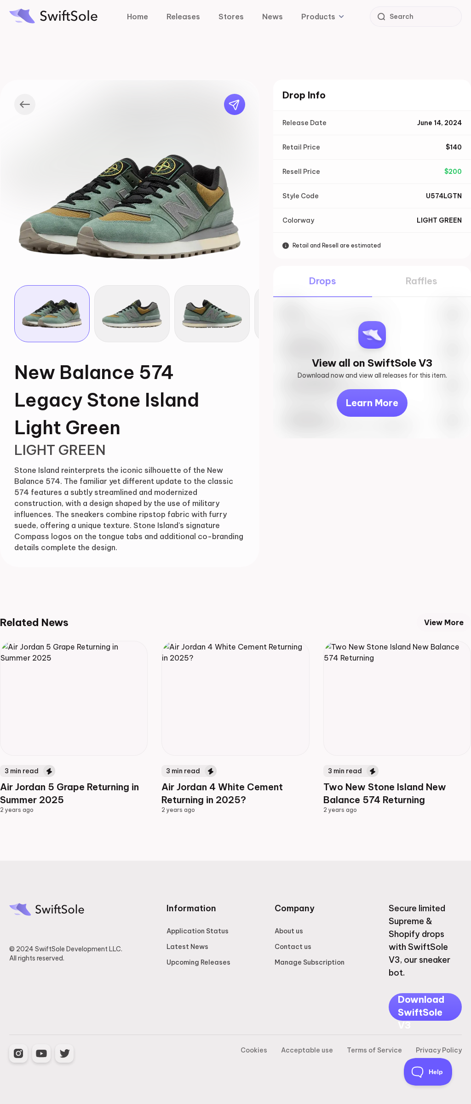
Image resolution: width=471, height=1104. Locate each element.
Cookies (254, 1050)
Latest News (187, 947)
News (272, 16)
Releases (183, 16)
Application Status (198, 931)
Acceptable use (307, 1050)
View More (444, 622)
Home (137, 16)
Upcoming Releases (198, 962)
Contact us (293, 947)
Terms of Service (374, 1050)
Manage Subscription (310, 962)
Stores (231, 16)
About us (289, 931)
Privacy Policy (439, 1050)
